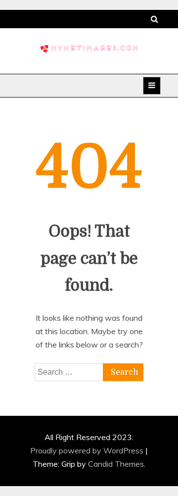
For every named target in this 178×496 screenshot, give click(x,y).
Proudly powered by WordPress (87, 450)
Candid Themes (116, 464)
